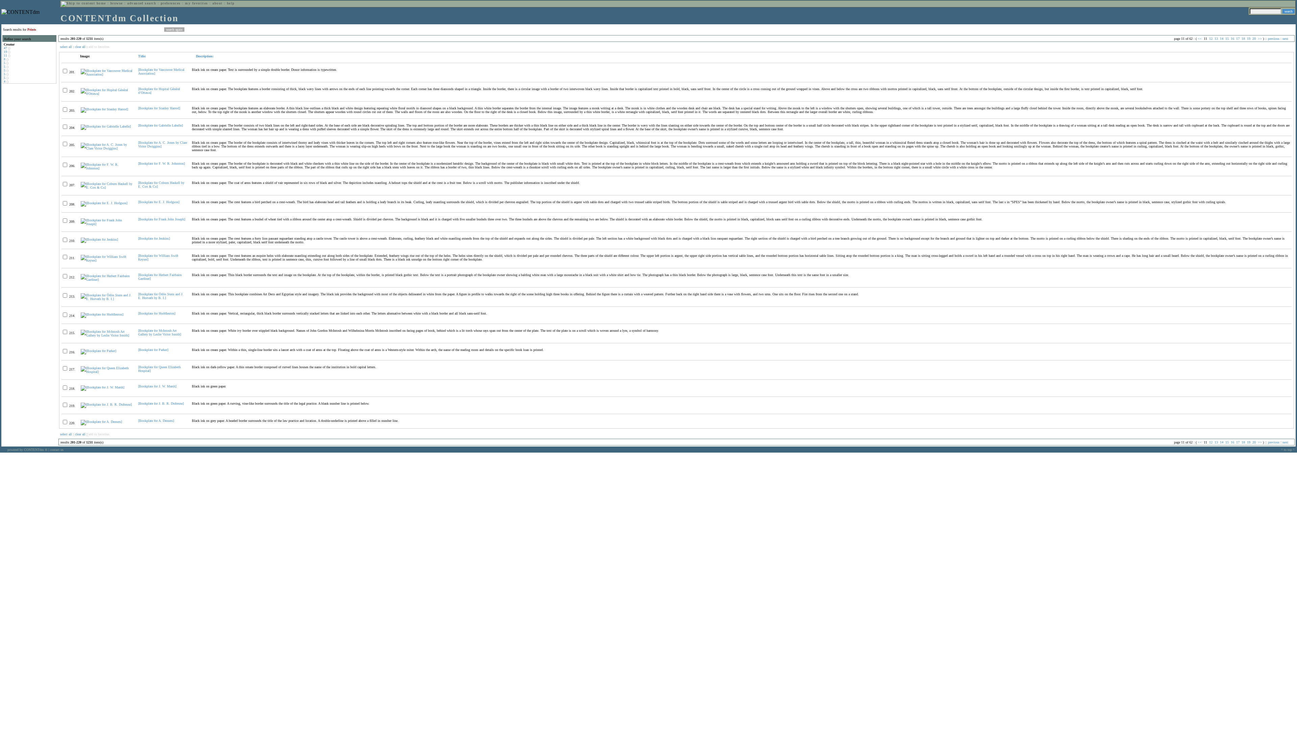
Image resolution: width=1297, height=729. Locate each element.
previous (1273, 38)
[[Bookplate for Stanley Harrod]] (104, 109)
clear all (80, 47)
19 (5, 52)
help (231, 3)
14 (1221, 38)
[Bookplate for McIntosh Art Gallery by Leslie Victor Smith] (159, 332)
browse (116, 3)
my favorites (196, 3)
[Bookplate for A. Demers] (156, 421)
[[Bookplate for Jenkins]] (99, 239)
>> (1260, 38)
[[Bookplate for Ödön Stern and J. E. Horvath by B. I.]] (106, 299)
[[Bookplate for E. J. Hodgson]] (104, 203)
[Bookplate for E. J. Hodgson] (158, 202)
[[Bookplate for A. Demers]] (101, 422)
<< (1200, 38)
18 (1243, 38)
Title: (142, 56)
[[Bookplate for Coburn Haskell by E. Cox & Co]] (106, 187)
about (217, 3)
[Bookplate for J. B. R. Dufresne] (161, 403)
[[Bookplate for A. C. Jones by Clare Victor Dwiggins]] (106, 148)
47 (5, 48)
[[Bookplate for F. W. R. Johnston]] (106, 168)
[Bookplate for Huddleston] (156, 313)
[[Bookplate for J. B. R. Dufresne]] (106, 404)
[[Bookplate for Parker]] (98, 351)
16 (1232, 38)
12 (1211, 38)
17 (1238, 38)
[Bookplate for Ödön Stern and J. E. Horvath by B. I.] (160, 296)
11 (5, 55)
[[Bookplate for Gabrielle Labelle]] (106, 126)
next (1285, 38)
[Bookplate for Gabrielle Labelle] (160, 125)
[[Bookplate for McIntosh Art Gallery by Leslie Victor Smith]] (106, 335)
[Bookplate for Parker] (153, 350)
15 (1227, 38)
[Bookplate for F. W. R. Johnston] (161, 163)
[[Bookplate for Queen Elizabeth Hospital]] (106, 372)
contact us (56, 450)
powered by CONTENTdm (27, 450)
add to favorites (98, 47)
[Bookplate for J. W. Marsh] (157, 386)
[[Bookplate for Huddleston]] (102, 314)
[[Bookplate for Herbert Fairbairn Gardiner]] (106, 279)
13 (1216, 38)
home (101, 3)
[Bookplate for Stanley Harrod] (159, 108)
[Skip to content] (78, 3)
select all (66, 47)
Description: (204, 56)
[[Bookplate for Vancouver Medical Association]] (106, 74)
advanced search (141, 3)
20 (1254, 38)
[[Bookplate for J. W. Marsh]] (102, 387)
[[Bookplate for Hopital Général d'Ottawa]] (106, 94)
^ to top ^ (1288, 450)
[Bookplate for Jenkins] (154, 238)
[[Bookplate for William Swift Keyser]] (106, 260)
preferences (171, 3)
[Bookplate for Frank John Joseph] (161, 219)
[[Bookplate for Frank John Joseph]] (106, 224)
